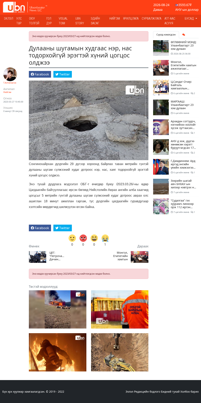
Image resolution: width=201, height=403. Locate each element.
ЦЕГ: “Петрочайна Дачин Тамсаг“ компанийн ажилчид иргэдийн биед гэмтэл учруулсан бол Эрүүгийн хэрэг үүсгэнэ (57, 256)
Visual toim (63, 21)
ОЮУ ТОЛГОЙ (34, 21)
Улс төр (19, 21)
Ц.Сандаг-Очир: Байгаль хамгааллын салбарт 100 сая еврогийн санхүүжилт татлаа (183, 90)
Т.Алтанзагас (9, 82)
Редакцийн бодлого (147, 391)
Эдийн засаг (95, 21)
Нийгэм (114, 18)
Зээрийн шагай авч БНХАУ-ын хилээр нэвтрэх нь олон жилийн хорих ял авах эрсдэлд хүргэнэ (183, 189)
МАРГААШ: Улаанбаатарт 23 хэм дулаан (182, 105)
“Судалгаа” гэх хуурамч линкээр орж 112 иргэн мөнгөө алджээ (182, 205)
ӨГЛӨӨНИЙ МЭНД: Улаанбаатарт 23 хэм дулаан (183, 45)
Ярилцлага (131, 18)
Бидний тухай (170, 391)
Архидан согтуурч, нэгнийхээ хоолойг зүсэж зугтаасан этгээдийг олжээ (183, 126)
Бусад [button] (190, 18)
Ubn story (79, 21)
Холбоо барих (189, 391)
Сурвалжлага (151, 18)
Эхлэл (8, 18)
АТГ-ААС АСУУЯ (169, 21)
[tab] (183, 34)
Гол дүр (49, 21)
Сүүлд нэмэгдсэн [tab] (166, 34)
